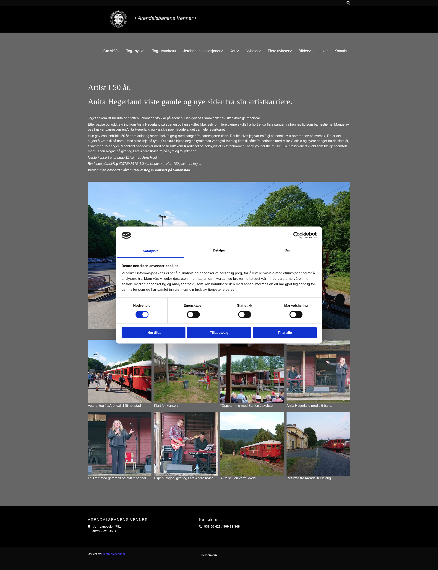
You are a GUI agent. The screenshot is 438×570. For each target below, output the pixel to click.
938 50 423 (212, 526)
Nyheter (252, 51)
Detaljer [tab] (219, 250)
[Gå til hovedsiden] (174, 19)
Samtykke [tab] (151, 251)
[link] (111, 51)
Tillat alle (285, 332)
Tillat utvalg (219, 332)
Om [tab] (287, 250)
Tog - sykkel (135, 51)
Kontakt (340, 51)
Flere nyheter (278, 51)
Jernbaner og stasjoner (201, 51)
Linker (323, 51)
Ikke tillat (153, 332)
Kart (233, 51)
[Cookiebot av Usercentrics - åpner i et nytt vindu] (297, 235)
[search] (348, 3)
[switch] (193, 314)
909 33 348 (231, 526)
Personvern (209, 555)
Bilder (303, 51)
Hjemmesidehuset (113, 554)
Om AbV (110, 51)
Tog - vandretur (164, 51)
